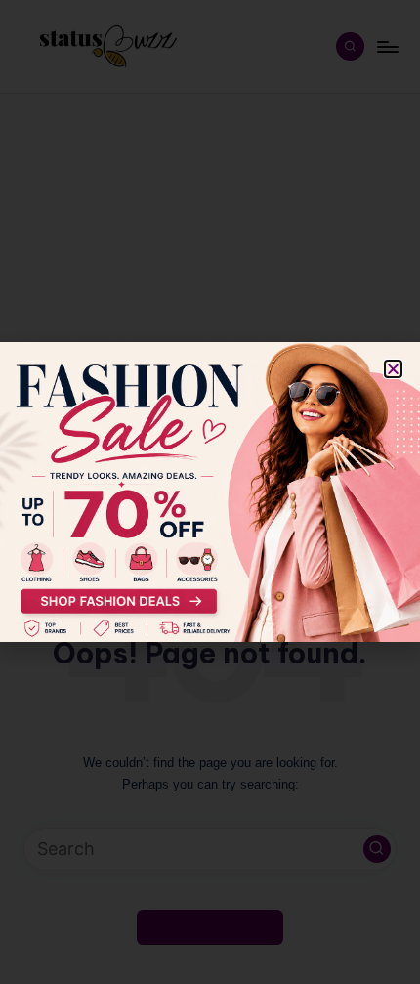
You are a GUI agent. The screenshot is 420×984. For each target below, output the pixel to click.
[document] (210, 492)
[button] (393, 369)
